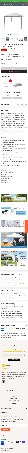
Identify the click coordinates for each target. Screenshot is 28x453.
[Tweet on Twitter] (23, 105)
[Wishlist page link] (18, 4)
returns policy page (21, 282)
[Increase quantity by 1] (16, 63)
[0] (25, 4)
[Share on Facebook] (18, 105)
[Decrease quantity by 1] (8, 63)
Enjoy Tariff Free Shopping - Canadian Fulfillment (14, 1)
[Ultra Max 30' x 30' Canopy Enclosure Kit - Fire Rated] (17, 84)
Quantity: (3, 63)
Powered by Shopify (5, 450)
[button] (16, 56)
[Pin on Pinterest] (21, 105)
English (3, 435)
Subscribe (5, 429)
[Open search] (20, 4)
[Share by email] (26, 105)
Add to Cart (7, 97)
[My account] (23, 4)
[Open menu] (2, 4)
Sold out (14, 68)
